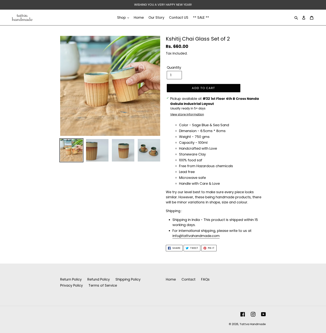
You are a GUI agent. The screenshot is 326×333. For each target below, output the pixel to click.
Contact (188, 279)
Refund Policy (98, 279)
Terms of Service (102, 285)
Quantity (174, 67)
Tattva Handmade (253, 324)
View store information (187, 114)
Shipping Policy (128, 279)
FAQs (205, 279)
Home (171, 279)
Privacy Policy (71, 285)
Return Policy (71, 279)
